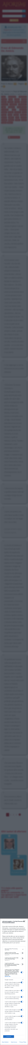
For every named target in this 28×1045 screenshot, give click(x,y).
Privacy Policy (22, 1042)
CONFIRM (8, 1036)
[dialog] (14, 982)
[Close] (24, 921)
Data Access (14, 1042)
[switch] (22, 953)
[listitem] (14, 949)
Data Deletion (5, 1042)
